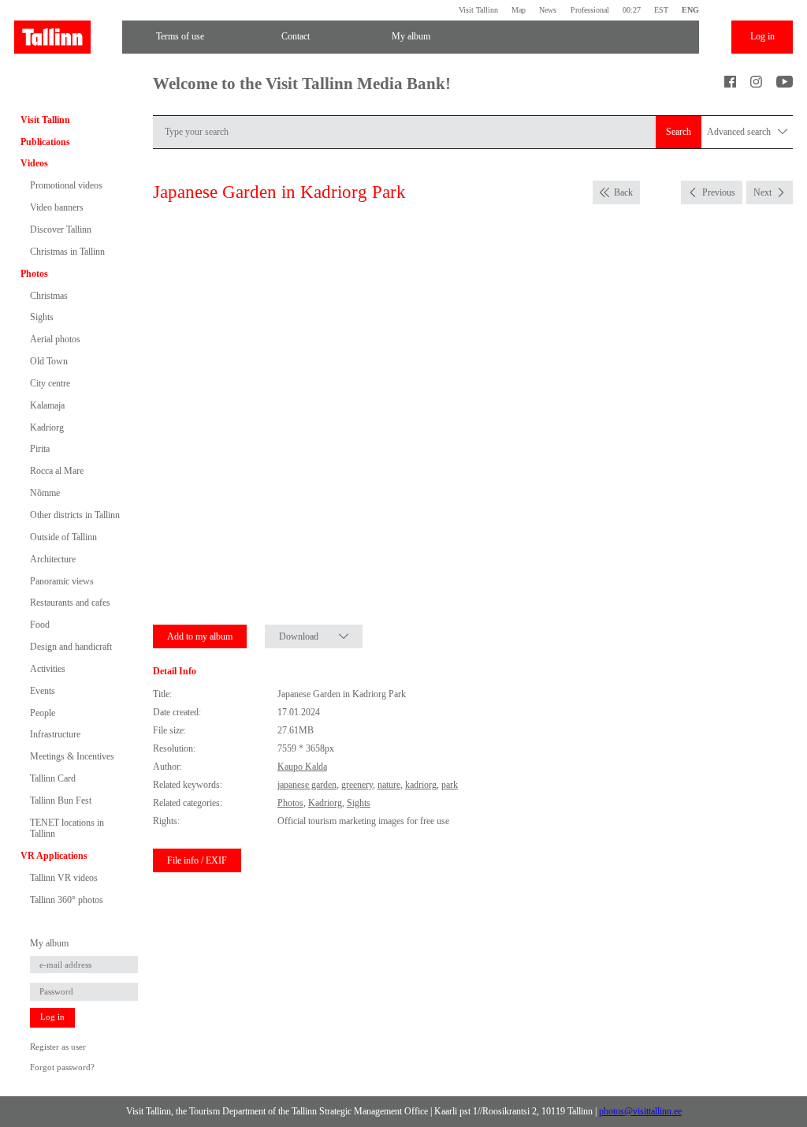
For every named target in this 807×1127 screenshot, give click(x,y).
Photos (34, 273)
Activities (47, 668)
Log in (762, 36)
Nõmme (45, 492)
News (547, 10)
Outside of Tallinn (63, 537)
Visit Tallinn (478, 10)
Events (42, 690)
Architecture (53, 559)
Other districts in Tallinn (75, 515)
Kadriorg (47, 427)
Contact (295, 36)
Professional (589, 10)
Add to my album (199, 636)
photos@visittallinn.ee (640, 1111)
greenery (357, 784)
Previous (718, 192)
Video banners (57, 207)
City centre (50, 383)
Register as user (58, 1047)
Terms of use (180, 36)
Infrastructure (55, 734)
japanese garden (307, 784)
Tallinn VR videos (64, 877)
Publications (45, 141)
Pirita (40, 448)
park (449, 784)
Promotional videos (66, 185)
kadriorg (421, 784)
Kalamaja (47, 405)
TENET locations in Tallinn (67, 828)
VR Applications (53, 855)
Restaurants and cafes (70, 602)
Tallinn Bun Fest (60, 800)
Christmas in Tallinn (67, 251)
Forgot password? (62, 1067)
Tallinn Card (53, 778)
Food (40, 624)
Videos (34, 163)
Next (762, 192)
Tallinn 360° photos (66, 899)
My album (411, 36)
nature (388, 784)
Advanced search (740, 131)
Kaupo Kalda (302, 766)
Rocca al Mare (57, 470)
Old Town (49, 361)
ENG (690, 10)
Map (518, 10)
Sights (42, 317)
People (42, 712)
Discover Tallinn (60, 229)
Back (623, 192)
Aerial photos (55, 339)
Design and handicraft (71, 646)
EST (661, 10)
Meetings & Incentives (72, 756)
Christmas (49, 295)
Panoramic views (62, 581)
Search (678, 131)
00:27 (632, 10)
